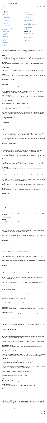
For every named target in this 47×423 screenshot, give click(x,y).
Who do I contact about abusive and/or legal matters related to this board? (32, 41)
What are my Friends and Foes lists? (28, 23)
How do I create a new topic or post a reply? (7, 28)
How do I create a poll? (4, 30)
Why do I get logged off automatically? (6, 17)
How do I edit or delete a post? (5, 29)
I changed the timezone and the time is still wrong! (7, 22)
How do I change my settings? (5, 20)
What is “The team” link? (26, 17)
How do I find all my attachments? (27, 37)
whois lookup (10, 401)
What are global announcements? (5, 42)
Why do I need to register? (5, 12)
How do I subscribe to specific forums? (28, 33)
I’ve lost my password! (4, 16)
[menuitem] (6, 6)
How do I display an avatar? (5, 24)
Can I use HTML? (4, 40)
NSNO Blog (3, 6)
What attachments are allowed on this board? (29, 36)
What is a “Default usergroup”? (27, 16)
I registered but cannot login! (5, 14)
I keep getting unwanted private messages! (28, 20)
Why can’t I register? (4, 13)
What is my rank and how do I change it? (6, 25)
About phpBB (12, 391)
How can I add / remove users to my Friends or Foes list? (30, 24)
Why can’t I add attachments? (5, 33)
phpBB (21, 415)
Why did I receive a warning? (5, 34)
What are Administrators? (27, 12)
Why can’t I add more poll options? (5, 31)
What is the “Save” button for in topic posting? (7, 35)
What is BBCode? (4, 39)
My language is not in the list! (5, 23)
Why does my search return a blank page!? (29, 28)
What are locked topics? (4, 44)
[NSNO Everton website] (3, 3)
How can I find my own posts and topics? (28, 29)
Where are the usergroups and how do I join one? (29, 14)
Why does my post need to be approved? (6, 36)
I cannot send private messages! (27, 19)
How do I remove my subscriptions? (28, 34)
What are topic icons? (4, 45)
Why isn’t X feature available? (27, 40)
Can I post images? (4, 41)
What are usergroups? (26, 13)
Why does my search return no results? (28, 27)
